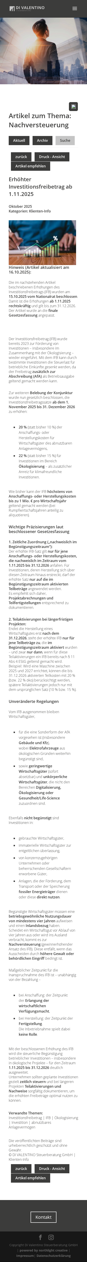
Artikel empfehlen (30, 166)
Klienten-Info (40, 211)
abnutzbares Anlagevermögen (30, 1125)
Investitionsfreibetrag (25, 1117)
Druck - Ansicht (52, 156)
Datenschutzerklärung (54, 1256)
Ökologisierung (66, 1117)
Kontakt (43, 1217)
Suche (65, 140)
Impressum (25, 1256)
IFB (48, 1117)
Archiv (42, 140)
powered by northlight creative (44, 1250)
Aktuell (19, 140)
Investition (20, 1122)
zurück (21, 156)
